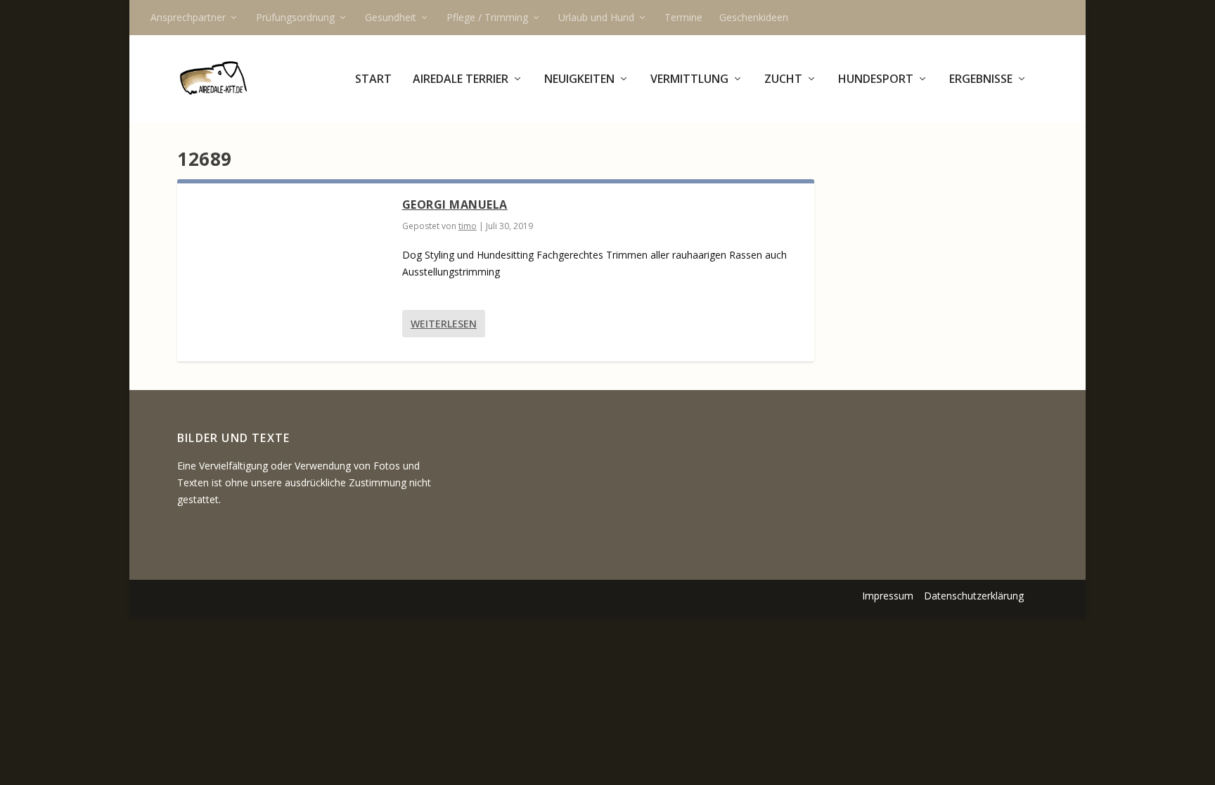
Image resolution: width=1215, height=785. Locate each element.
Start (373, 79)
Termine (683, 17)
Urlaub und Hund (596, 17)
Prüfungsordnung (295, 17)
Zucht (783, 79)
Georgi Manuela (455, 204)
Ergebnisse (980, 79)
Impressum (887, 595)
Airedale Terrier (460, 79)
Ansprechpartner (188, 17)
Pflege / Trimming (487, 17)
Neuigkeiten (579, 79)
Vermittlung (689, 79)
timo (467, 226)
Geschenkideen (753, 17)
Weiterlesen (444, 323)
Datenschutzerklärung (974, 595)
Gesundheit (390, 17)
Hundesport (875, 79)
